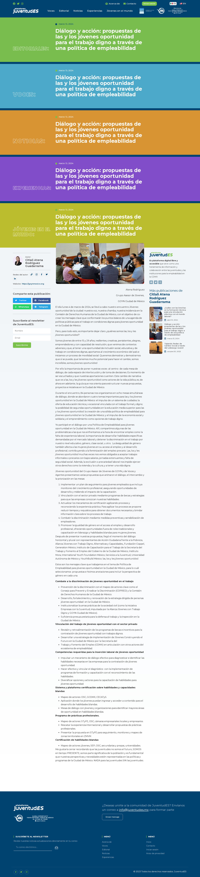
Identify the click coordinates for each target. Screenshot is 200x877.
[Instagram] (22, 3)
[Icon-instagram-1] (37, 274)
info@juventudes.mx (134, 809)
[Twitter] (18, 3)
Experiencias (94, 10)
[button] (22, 300)
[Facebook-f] (42, 274)
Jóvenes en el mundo (120, 10)
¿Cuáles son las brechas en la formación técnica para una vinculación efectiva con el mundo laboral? (175, 312)
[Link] (32, 274)
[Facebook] (14, 3)
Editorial (64, 10)
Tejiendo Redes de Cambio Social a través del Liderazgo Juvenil (174, 346)
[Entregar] (56, 848)
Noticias (78, 10)
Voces (51, 10)
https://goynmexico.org (33, 284)
